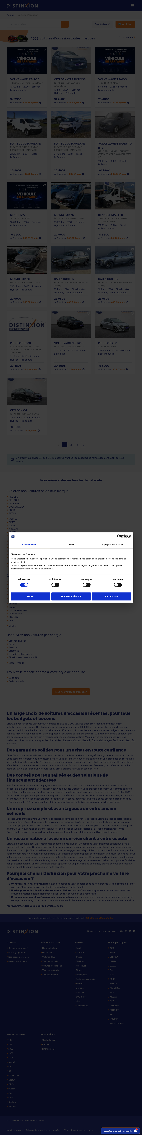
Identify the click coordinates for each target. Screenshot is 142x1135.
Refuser (30, 596)
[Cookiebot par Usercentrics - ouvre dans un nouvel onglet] (119, 536)
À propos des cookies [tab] (112, 544)
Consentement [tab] (29, 544)
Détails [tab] (71, 544)
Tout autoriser (111, 596)
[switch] (55, 585)
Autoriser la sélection (71, 596)
